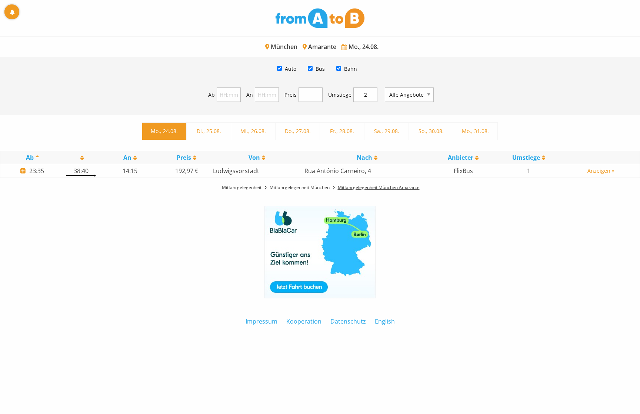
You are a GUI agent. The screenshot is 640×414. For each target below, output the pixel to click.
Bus (320, 68)
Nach (364, 157)
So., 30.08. (431, 131)
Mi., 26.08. (253, 131)
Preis (290, 94)
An (249, 94)
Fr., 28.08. (342, 131)
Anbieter (460, 157)
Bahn (350, 68)
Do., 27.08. (298, 131)
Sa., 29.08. (386, 131)
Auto (290, 68)
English (385, 321)
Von (254, 157)
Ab (211, 94)
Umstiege (339, 94)
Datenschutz (348, 321)
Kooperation (303, 321)
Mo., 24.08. (164, 131)
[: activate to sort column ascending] (81, 157)
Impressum (261, 321)
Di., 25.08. (209, 131)
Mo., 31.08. (475, 131)
